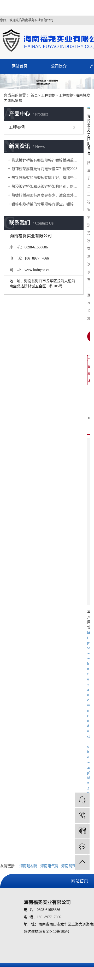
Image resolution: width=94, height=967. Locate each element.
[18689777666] (82, 815)
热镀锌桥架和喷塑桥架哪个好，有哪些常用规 (45, 178)
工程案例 (17, 127)
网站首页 (19, 66)
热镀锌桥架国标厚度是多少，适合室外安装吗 (45, 195)
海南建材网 (28, 866)
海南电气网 (49, 866)
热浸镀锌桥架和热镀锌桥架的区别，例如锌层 (45, 186)
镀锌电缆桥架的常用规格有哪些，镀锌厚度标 (45, 204)
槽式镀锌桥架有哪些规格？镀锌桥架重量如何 (45, 160)
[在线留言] (82, 846)
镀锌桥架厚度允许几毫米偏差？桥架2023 (44, 169)
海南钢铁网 (70, 866)
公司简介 (59, 66)
